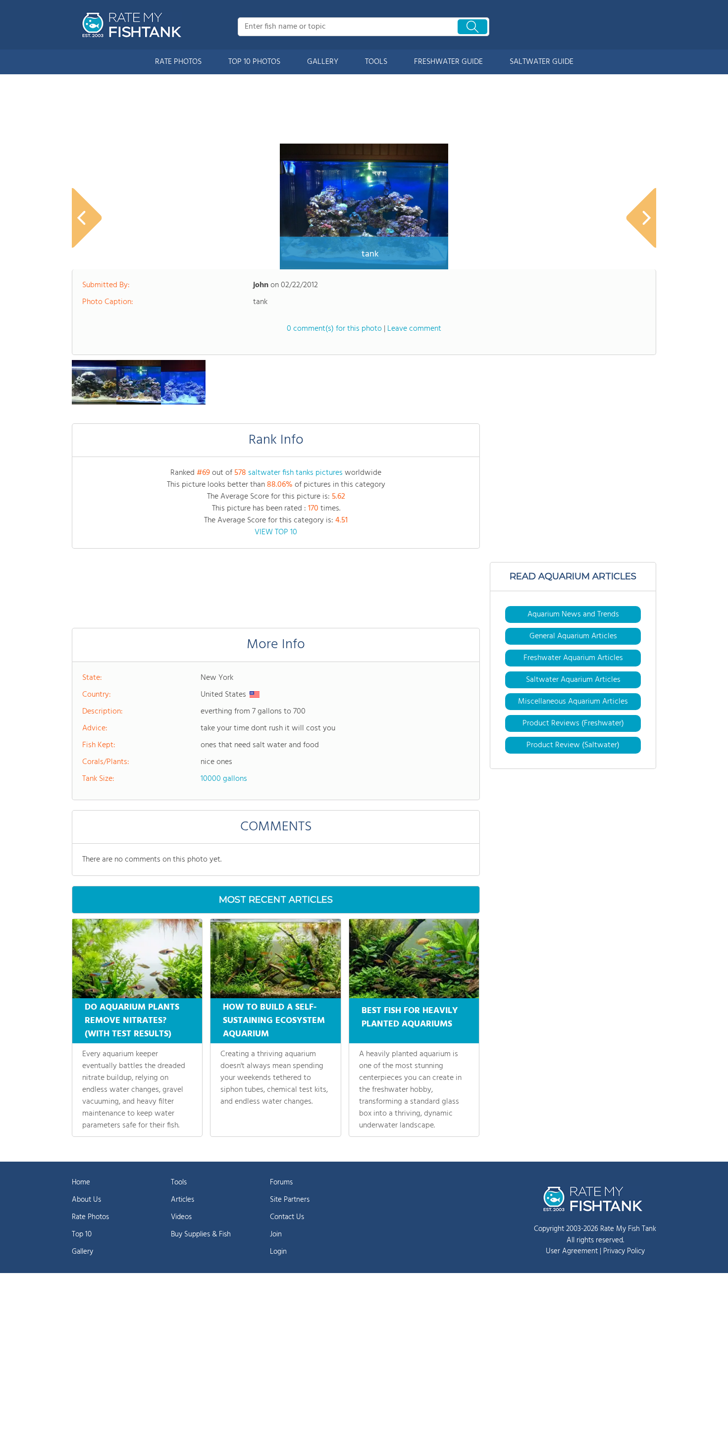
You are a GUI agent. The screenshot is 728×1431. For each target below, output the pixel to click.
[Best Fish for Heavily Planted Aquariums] (414, 958)
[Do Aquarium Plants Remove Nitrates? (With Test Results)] (137, 958)
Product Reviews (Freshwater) (573, 723)
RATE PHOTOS (178, 61)
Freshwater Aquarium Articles (573, 658)
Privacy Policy (624, 1251)
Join (276, 1234)
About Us (86, 1200)
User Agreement (572, 1251)
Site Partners (290, 1200)
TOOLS (376, 61)
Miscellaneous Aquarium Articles (573, 701)
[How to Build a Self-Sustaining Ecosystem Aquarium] (275, 958)
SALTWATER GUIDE (541, 61)
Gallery (82, 1252)
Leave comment (414, 328)
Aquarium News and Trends (573, 614)
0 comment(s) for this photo (334, 328)
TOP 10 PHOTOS (254, 61)
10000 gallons (224, 778)
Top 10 (82, 1234)
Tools (179, 1182)
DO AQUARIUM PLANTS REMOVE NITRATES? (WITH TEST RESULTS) (132, 1021)
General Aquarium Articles (573, 636)
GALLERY (322, 61)
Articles (182, 1200)
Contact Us (287, 1217)
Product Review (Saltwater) (573, 745)
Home (81, 1182)
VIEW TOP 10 (276, 532)
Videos (181, 1217)
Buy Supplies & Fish (201, 1234)
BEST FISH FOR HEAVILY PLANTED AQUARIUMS (410, 1017)
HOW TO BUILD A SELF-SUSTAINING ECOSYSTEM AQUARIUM (274, 1021)
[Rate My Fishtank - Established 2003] (134, 25)
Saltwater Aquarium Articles (573, 679)
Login (278, 1252)
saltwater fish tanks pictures (295, 472)
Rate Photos (90, 1217)
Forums (281, 1182)
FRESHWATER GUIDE (448, 61)
